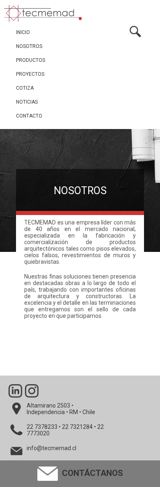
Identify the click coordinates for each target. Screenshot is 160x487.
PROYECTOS (30, 74)
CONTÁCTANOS (91, 473)
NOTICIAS (27, 102)
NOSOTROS (29, 46)
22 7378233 (42, 427)
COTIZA (25, 88)
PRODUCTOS (30, 60)
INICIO (23, 32)
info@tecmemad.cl (51, 448)
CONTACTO (29, 116)
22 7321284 (77, 427)
